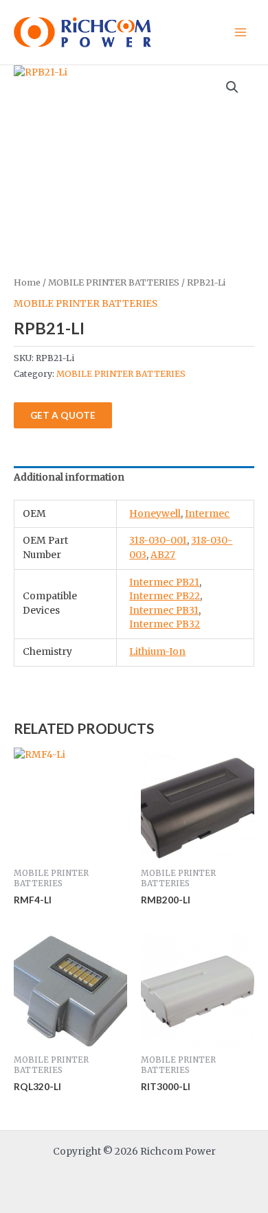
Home (27, 282)
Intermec (207, 514)
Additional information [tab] (69, 477)
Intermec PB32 (164, 624)
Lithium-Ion (157, 652)
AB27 (162, 555)
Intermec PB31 (164, 610)
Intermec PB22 (164, 596)
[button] (232, 87)
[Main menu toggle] (240, 32)
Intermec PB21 (164, 582)
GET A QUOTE (63, 415)
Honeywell (155, 514)
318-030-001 (158, 540)
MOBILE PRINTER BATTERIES (113, 282)
